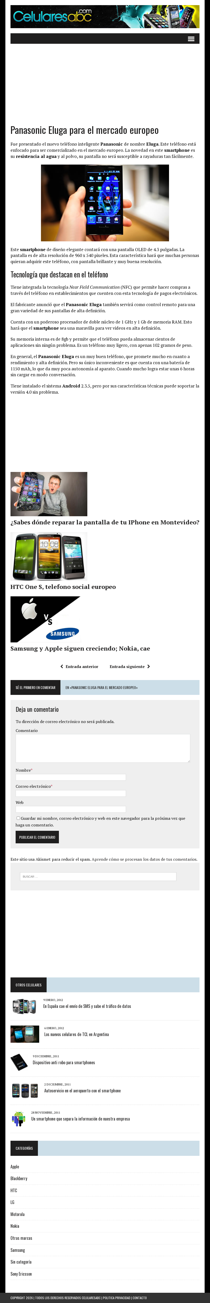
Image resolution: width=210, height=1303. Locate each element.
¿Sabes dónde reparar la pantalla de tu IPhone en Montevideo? (104, 522)
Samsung (17, 1250)
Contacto (140, 1298)
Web (20, 802)
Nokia (14, 1226)
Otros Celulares (28, 984)
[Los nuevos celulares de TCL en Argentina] (24, 1039)
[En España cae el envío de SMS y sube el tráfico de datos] (24, 1011)
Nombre (23, 770)
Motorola (17, 1214)
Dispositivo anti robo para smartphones (64, 1062)
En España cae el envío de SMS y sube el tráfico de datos (87, 1006)
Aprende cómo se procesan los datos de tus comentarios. (144, 859)
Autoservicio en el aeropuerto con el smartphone (82, 1090)
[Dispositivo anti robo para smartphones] (19, 1067)
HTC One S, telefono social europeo (63, 587)
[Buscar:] (98, 876)
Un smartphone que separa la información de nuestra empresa (80, 1119)
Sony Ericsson (21, 1274)
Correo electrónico (33, 786)
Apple (14, 1167)
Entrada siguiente (127, 666)
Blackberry (18, 1178)
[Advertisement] (105, 87)
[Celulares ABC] (105, 16)
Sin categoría (21, 1262)
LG (12, 1202)
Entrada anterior (82, 666)
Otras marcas (21, 1238)
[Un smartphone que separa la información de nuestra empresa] (18, 1124)
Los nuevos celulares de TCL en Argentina (76, 1034)
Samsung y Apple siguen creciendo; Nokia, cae (80, 648)
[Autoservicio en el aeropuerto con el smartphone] (24, 1095)
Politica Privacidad (116, 1298)
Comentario (27, 730)
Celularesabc (91, 1298)
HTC (13, 1190)
